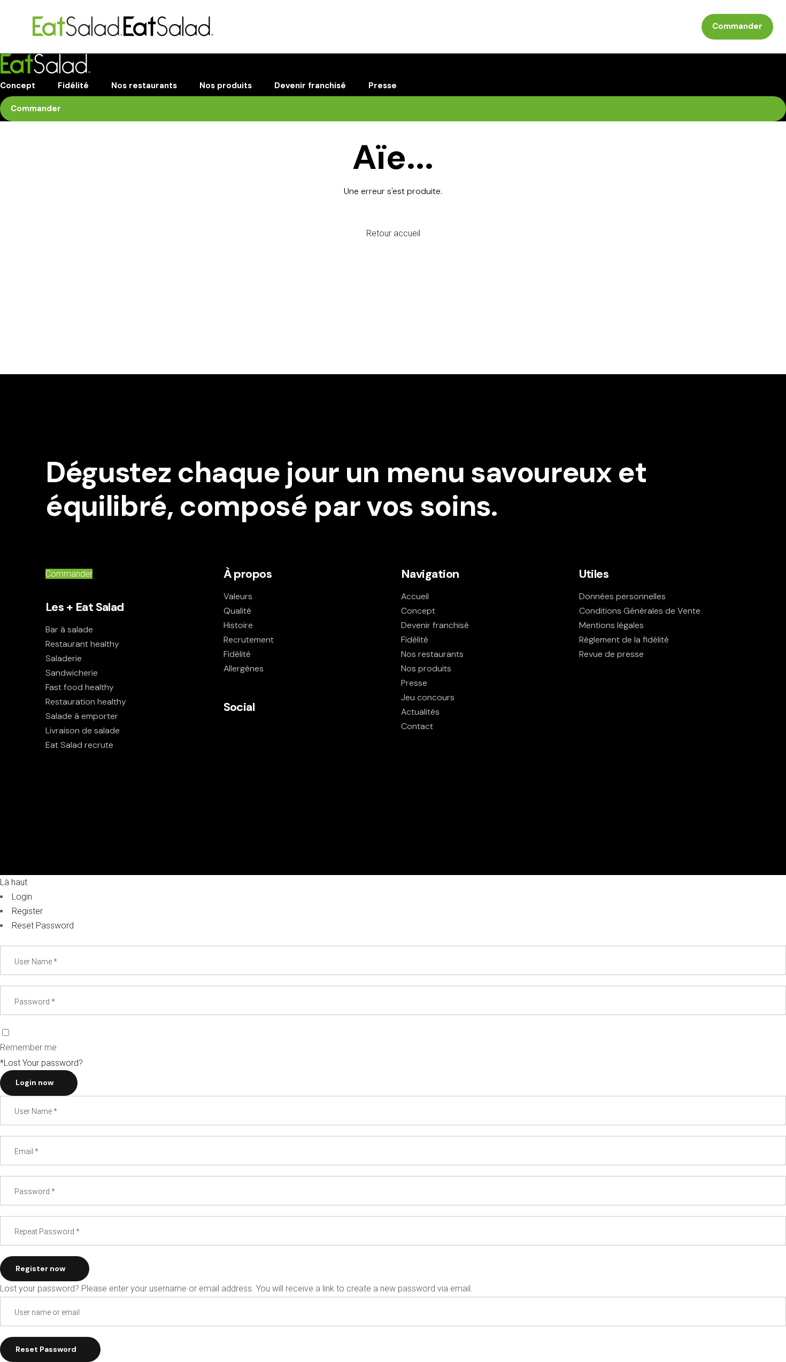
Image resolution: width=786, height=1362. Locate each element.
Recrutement (249, 639)
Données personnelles (622, 596)
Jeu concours (427, 697)
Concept (418, 610)
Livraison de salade (82, 730)
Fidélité (237, 654)
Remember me (28, 1047)
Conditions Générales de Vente (639, 610)
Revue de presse (611, 654)
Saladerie (63, 658)
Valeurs (238, 596)
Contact (417, 726)
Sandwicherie (71, 672)
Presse (414, 682)
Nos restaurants (432, 654)
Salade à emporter (81, 716)
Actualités (420, 711)
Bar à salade (69, 629)
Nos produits (426, 668)
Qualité (237, 610)
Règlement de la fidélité (624, 639)
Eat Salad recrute (79, 744)
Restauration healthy (85, 701)
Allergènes (244, 668)
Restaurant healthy (82, 643)
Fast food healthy (79, 687)
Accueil (415, 596)
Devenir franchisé (435, 625)
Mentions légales (611, 625)
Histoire (238, 625)
